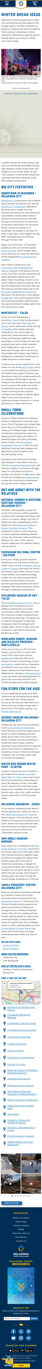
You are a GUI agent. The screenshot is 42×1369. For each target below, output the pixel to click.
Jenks (31, 814)
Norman (23, 849)
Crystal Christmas (16, 1044)
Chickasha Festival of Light (22, 465)
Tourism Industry (21, 1225)
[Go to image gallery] (21, 75)
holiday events (32, 477)
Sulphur (14, 568)
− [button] (4, 986)
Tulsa (14, 320)
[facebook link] (13, 1331)
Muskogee (6, 445)
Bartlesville (6, 658)
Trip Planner (21, 1237)
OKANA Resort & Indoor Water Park (18, 928)
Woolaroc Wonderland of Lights (21, 1129)
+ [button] (4, 983)
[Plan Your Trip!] (8, 1361)
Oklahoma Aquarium (15, 814)
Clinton (18, 777)
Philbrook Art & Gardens (20, 1085)
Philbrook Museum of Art (17, 603)
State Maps (21, 1221)
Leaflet (16, 1004)
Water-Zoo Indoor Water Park (20, 1107)
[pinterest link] (28, 1331)
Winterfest (6, 329)
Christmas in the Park (19, 1037)
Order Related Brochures (14, 954)
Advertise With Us (21, 1233)
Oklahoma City (8, 201)
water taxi (8, 298)
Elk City (18, 445)
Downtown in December (13, 207)
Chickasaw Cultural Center (21, 1023)
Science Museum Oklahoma (20, 728)
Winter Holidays (11, 948)
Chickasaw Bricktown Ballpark (19, 1016)
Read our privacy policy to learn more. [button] (21, 1361)
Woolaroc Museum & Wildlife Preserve (18, 1121)
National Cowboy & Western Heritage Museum (22, 1071)
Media (21, 1229)
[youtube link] (13, 1338)
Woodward (26, 442)
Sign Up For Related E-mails (16, 966)
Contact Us (21, 1241)
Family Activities (11, 945)
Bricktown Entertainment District (17, 292)
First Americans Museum (20, 1136)
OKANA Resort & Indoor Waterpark (20, 1143)
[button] (7, 3)
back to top (12, 1203)
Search (35, 2)
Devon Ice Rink (8, 251)
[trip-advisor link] (28, 1338)
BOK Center (28, 367)
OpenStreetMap (29, 1004)
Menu (7, 2)
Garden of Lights (16, 1064)
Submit (34, 1318)
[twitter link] (21, 1331)
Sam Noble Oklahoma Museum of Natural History (22, 1092)
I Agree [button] (21, 1365)
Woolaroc (8, 664)
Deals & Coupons (21, 1218)
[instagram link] (21, 1338)
